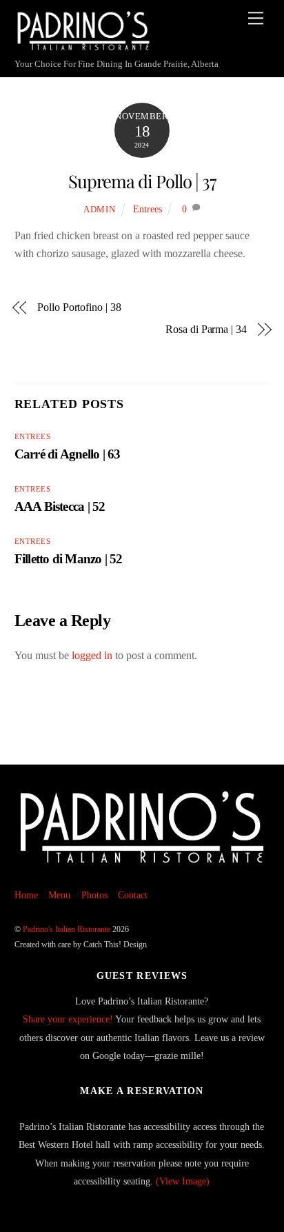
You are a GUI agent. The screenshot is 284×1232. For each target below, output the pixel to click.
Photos (94, 894)
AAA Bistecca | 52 (59, 506)
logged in (92, 655)
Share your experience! (68, 1018)
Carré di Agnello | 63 (67, 454)
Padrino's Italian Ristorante (66, 929)
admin (99, 209)
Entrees (147, 208)
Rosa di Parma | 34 (206, 329)
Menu (59, 894)
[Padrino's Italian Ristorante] (83, 45)
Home (26, 894)
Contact (133, 894)
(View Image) (183, 1180)
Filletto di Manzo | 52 (68, 559)
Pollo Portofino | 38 (79, 307)
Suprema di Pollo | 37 (142, 180)
